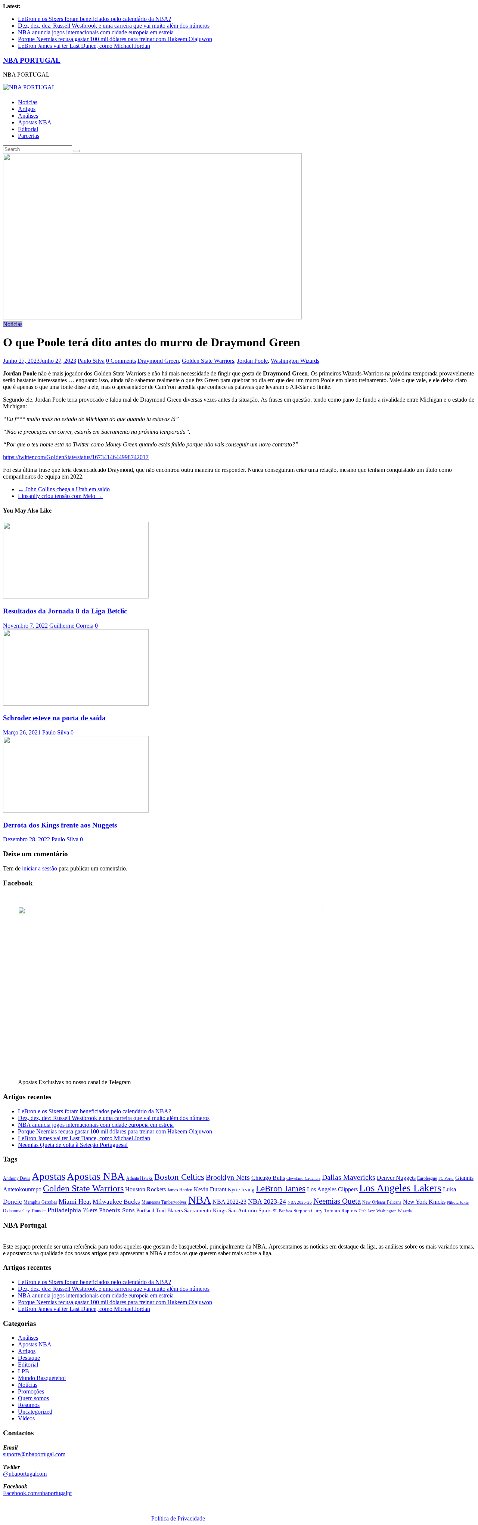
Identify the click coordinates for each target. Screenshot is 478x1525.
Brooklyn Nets (228, 1177)
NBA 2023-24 (267, 1201)
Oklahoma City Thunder (24, 1210)
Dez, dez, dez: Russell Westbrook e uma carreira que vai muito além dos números (113, 25)
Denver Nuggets (396, 1178)
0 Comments (121, 361)
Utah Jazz (366, 1211)
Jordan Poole (252, 361)
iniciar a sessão (39, 868)
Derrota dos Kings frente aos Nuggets (60, 825)
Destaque (29, 1358)
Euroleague (427, 1178)
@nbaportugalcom (25, 1473)
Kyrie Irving (241, 1190)
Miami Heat (75, 1201)
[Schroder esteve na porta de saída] (76, 703)
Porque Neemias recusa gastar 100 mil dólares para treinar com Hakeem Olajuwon (115, 39)
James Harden (179, 1190)
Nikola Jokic (458, 1202)
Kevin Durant (210, 1189)
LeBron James (280, 1188)
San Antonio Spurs (249, 1210)
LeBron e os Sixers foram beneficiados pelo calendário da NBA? (94, 19)
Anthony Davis (16, 1178)
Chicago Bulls (268, 1177)
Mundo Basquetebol (42, 1378)
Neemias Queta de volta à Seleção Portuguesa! (73, 1145)
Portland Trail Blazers (159, 1210)
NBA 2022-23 (229, 1201)
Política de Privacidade (178, 1518)
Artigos (26, 109)
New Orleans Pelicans (381, 1202)
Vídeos (26, 1418)
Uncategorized (35, 1411)
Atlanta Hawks (139, 1178)
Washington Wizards (295, 361)
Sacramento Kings (205, 1210)
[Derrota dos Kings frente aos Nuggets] (76, 810)
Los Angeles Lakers (400, 1188)
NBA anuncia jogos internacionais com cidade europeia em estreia (96, 32)
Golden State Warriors (208, 361)
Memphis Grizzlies (40, 1202)
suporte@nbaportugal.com (34, 1454)
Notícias (27, 102)
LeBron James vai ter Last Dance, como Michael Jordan (84, 46)
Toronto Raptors (340, 1210)
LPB (23, 1371)
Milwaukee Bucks (116, 1201)
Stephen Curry (308, 1210)
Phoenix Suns (117, 1210)
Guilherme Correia (71, 625)
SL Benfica (282, 1211)
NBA (199, 1200)
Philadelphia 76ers (72, 1210)
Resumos (29, 1405)
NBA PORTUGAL (31, 60)
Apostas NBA (35, 122)
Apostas (48, 1176)
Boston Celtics (179, 1177)
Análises (28, 115)
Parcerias (28, 136)
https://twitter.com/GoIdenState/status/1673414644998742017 (76, 457)
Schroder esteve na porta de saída (54, 718)
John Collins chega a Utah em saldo (64, 489)
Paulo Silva (91, 361)
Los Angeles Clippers (332, 1189)
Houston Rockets (145, 1189)
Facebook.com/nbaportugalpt (37, 1493)
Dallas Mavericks (348, 1177)
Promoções (31, 1391)
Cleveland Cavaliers (303, 1178)
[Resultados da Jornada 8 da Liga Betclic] (76, 596)
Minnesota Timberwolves (164, 1202)
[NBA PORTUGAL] (29, 87)
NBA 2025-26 (300, 1202)
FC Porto (446, 1178)
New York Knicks (424, 1201)
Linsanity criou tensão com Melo (60, 496)
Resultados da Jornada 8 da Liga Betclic (65, 611)
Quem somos (33, 1398)
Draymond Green (158, 361)
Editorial (28, 129)
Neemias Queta (337, 1201)
